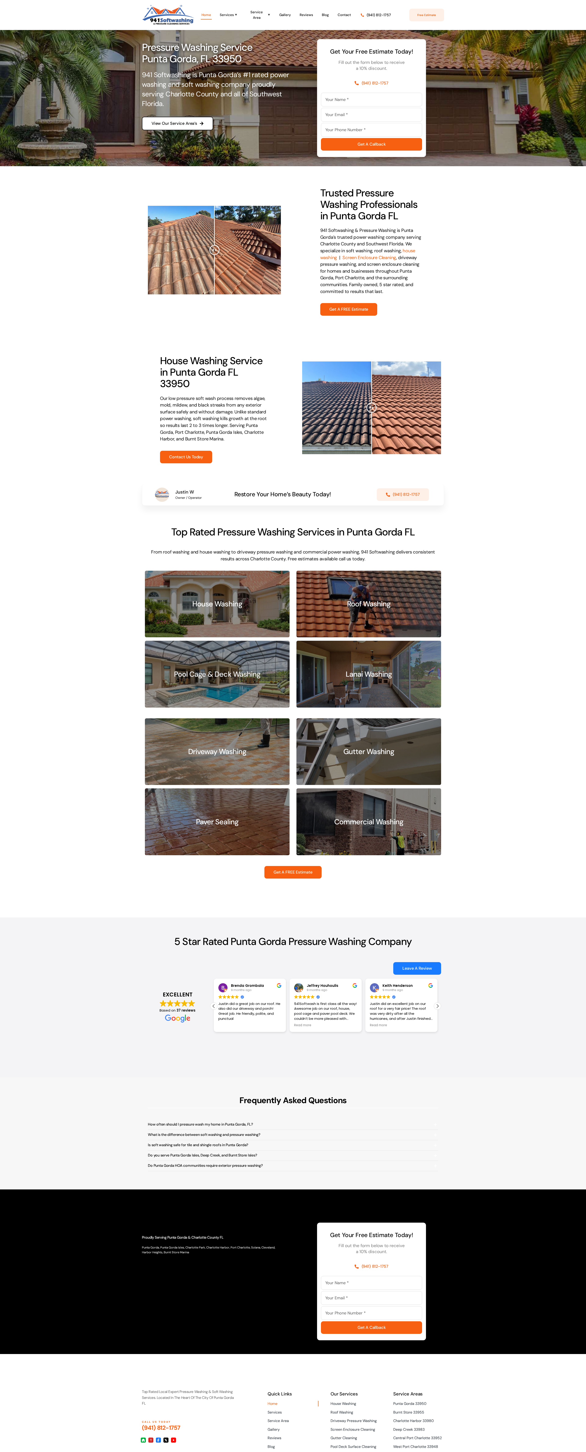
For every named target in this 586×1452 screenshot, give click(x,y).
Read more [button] (227, 1025)
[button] (437, 1006)
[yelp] (150, 1440)
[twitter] (165, 1440)
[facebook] (158, 1440)
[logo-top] (168, 6)
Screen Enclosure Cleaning (369, 258)
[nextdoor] (143, 1440)
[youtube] (173, 1440)
